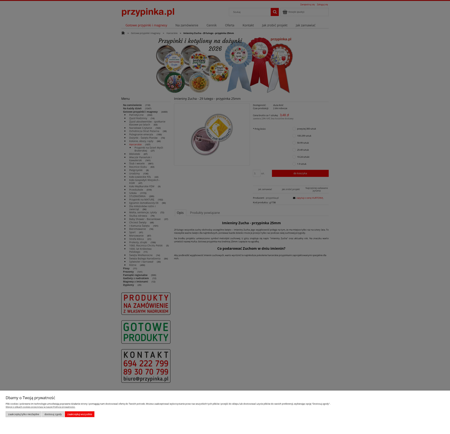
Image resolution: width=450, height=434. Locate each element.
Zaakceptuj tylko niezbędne (23, 414)
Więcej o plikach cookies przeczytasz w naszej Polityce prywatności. (40, 406)
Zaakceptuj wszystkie (79, 414)
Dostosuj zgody (53, 414)
